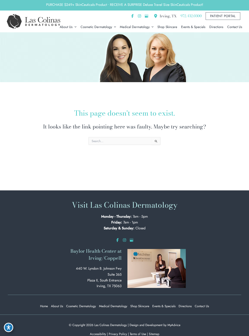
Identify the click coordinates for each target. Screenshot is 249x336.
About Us (57, 306)
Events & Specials (163, 306)
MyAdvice (173, 325)
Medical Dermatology (113, 306)
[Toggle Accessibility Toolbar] (8, 327)
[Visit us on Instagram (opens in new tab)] (139, 16)
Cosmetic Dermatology (81, 306)
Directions (185, 306)
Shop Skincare (139, 306)
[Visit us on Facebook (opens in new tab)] (132, 16)
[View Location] (156, 16)
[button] (223, 16)
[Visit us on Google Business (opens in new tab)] (146, 16)
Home (44, 306)
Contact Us (202, 306)
